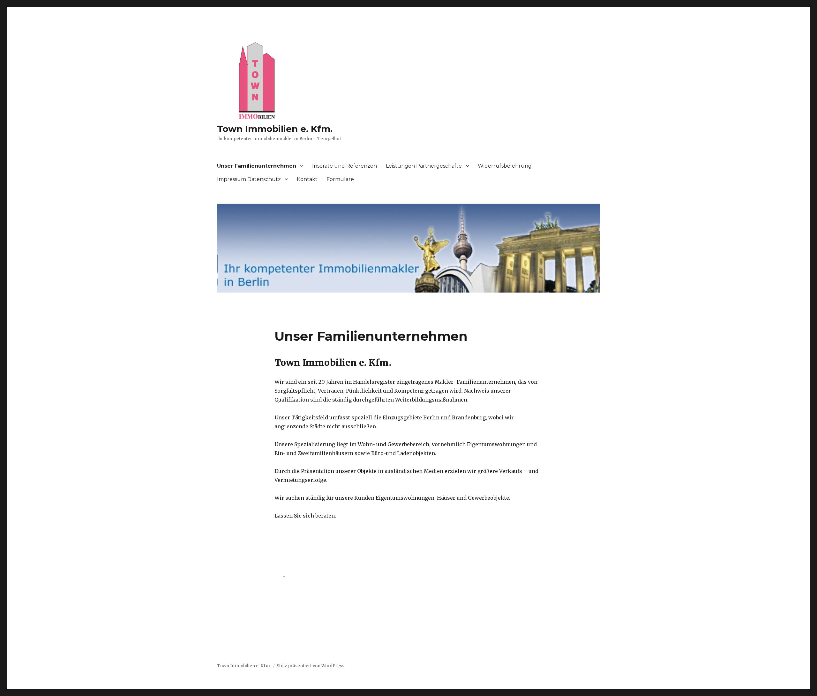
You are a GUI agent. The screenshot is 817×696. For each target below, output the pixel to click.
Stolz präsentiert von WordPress (310, 666)
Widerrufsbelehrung (505, 166)
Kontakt (307, 179)
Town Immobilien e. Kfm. (275, 128)
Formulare (340, 179)
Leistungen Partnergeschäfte (424, 166)
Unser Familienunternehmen (256, 166)
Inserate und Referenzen (344, 166)
